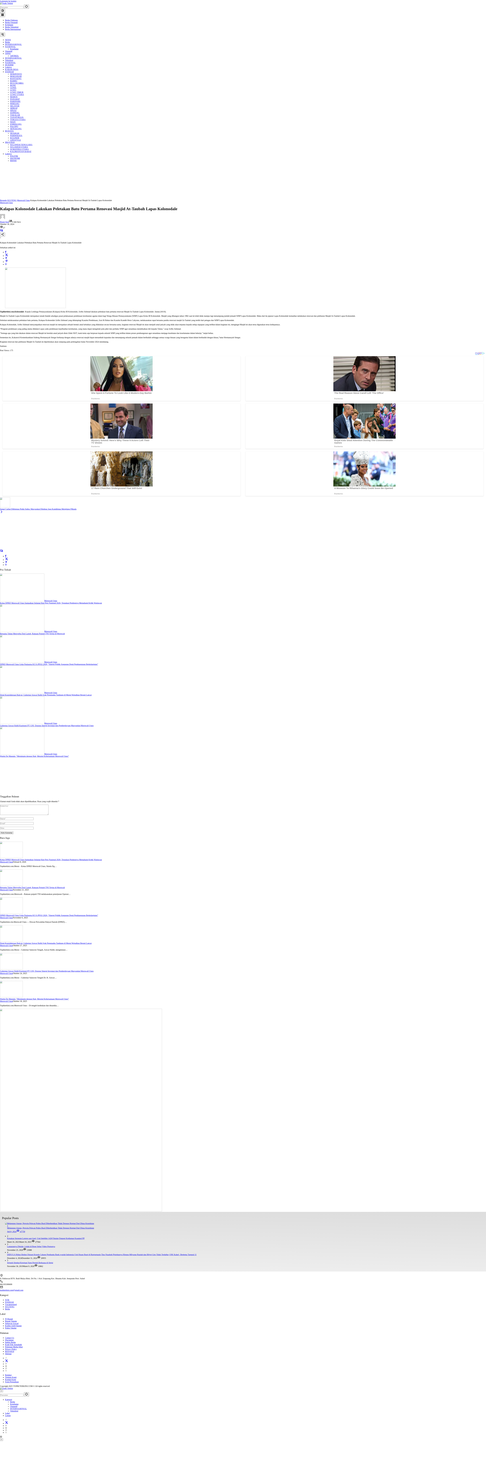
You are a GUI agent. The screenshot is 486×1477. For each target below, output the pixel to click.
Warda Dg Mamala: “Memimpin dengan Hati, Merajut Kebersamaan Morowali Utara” (34, 756)
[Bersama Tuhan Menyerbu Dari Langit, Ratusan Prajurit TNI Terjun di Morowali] (22, 631)
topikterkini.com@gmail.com (11, 1290)
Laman (8, 1415)
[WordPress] (6, 1366)
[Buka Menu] (2, 15)
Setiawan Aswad (11, 1323)
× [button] (1, 1391)
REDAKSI (9, 1351)
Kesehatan (14, 1404)
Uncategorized (11, 1304)
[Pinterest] (6, 1364)
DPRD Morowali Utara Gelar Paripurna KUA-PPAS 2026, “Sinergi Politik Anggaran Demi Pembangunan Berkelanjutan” (49, 664)
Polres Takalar (10, 1328)
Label (7, 1413)
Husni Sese (4, 222)
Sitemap (8, 1354)
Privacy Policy (11, 1349)
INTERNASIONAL (18, 1409)
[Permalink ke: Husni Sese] (2, 218)
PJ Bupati (9, 1319)
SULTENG (9, 1307)
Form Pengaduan (12, 1382)
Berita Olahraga (11, 20)
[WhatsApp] (6, 264)
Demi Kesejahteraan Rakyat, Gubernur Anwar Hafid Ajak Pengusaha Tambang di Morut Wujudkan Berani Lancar (46, 695)
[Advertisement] (76, 181)
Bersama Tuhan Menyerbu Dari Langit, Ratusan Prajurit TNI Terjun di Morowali (32, 634)
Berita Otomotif (11, 22)
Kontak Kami (10, 1379)
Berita (7, 1309)
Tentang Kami (10, 1377)
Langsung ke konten (8, 1)
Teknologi (14, 1411)
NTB (7, 1300)
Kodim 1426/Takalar (13, 1326)
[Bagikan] (2, 234)
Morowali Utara (6, 203)
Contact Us (9, 1338)
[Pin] (6, 262)
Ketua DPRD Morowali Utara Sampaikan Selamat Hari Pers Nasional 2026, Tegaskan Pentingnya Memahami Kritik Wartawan (51, 603)
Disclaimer (9, 1340)
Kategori (8, 1399)
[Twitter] (6, 256)
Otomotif (13, 1406)
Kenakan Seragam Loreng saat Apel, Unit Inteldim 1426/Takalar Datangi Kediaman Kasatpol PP (46, 1238)
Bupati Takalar (11, 1321)
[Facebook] (5, 252)
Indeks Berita (10, 1342)
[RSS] (6, 1371)
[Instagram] (6, 1368)
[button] (26, 7)
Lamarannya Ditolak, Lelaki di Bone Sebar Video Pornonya (31, 1246)
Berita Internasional (13, 29)
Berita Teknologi (11, 27)
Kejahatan (9, 25)
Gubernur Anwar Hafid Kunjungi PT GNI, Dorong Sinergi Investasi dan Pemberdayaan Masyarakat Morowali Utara (47, 726)
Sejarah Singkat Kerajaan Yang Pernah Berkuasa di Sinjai (30, 1263)
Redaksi (8, 1375)
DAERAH (9, 1302)
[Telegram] (6, 258)
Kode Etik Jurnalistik (13, 1345)
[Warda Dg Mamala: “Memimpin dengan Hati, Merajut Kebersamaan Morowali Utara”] (22, 754)
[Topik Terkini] (6, 3)
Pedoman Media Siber (14, 1347)
